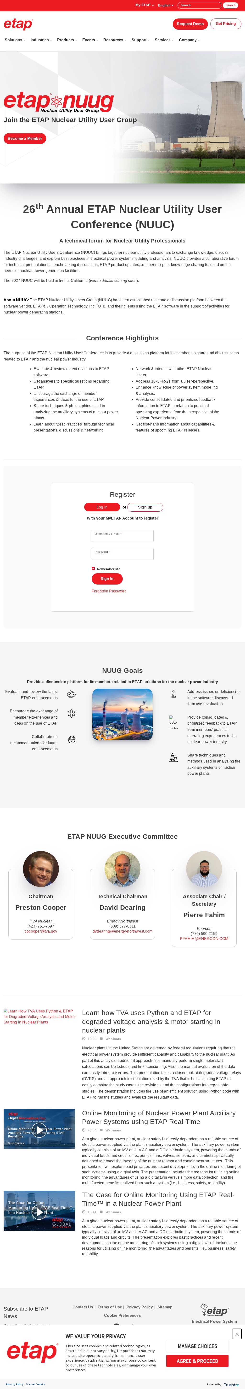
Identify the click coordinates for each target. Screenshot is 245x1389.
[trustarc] (231, 1384)
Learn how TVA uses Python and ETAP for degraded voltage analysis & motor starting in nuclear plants (151, 1021)
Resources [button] (113, 40)
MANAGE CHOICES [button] (197, 1346)
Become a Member (25, 138)
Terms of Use (110, 1307)
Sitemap (165, 1307)
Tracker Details (35, 1384)
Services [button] (163, 40)
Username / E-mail (108, 534)
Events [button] (88, 40)
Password (102, 552)
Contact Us (82, 1307)
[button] (237, 1333)
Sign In (107, 579)
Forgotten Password (109, 591)
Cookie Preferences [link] (122, 1315)
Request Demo (190, 24)
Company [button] (188, 40)
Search (230, 5)
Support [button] (139, 40)
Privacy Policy (14, 1384)
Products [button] (65, 40)
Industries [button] (40, 40)
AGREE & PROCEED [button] (197, 1361)
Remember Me (108, 569)
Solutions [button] (13, 40)
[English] (165, 5)
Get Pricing (226, 24)
